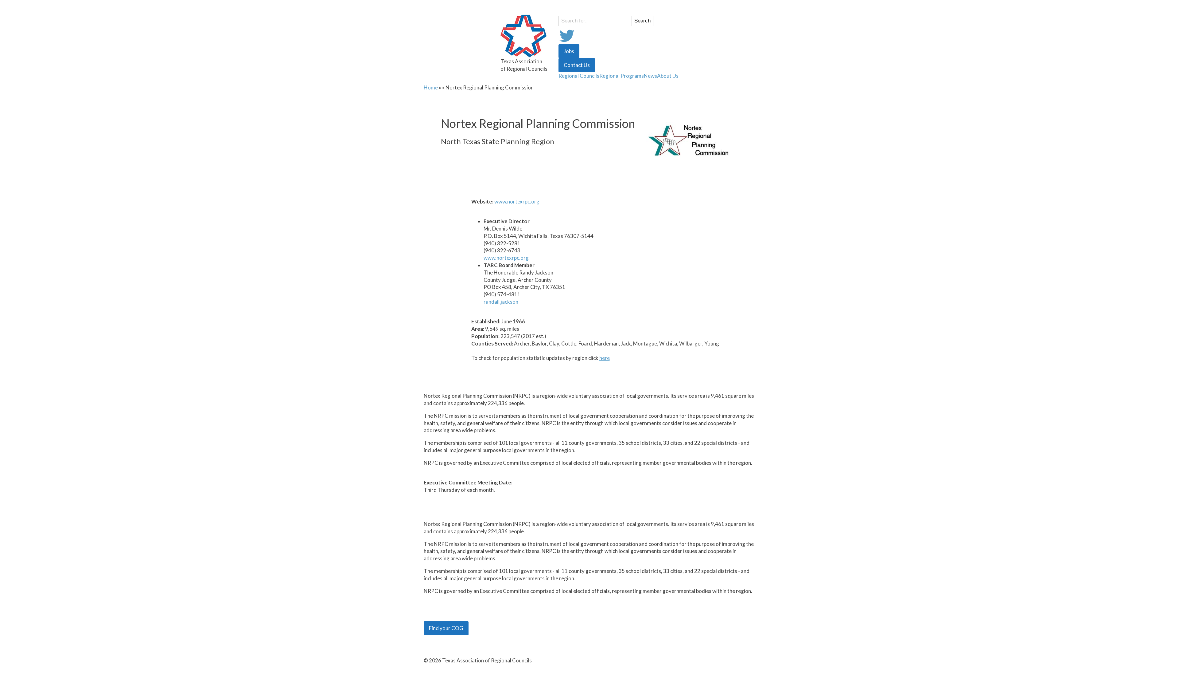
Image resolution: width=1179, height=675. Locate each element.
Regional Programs (621, 76)
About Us (668, 76)
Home (431, 87)
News (650, 76)
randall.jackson (501, 301)
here (604, 358)
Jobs (569, 51)
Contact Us (577, 65)
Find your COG (446, 628)
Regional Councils (578, 76)
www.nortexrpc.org (516, 201)
